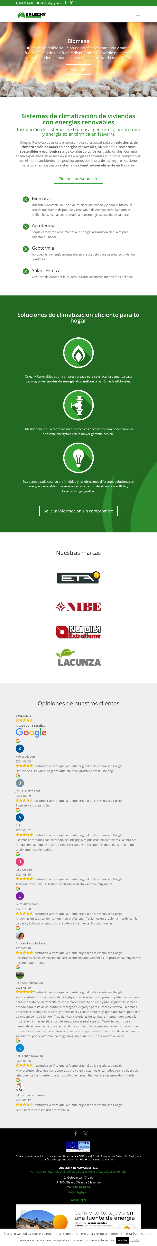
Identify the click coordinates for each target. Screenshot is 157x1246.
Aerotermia (43, 225)
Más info (78, 69)
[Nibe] (78, 601)
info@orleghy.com (78, 1192)
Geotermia (43, 248)
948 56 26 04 (81, 1187)
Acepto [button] (122, 1240)
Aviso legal (78, 1200)
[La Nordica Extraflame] (78, 628)
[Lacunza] (78, 656)
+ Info (134, 1240)
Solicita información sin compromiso (78, 511)
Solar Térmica (46, 270)
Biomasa (78, 41)
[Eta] (78, 573)
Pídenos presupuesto (78, 178)
